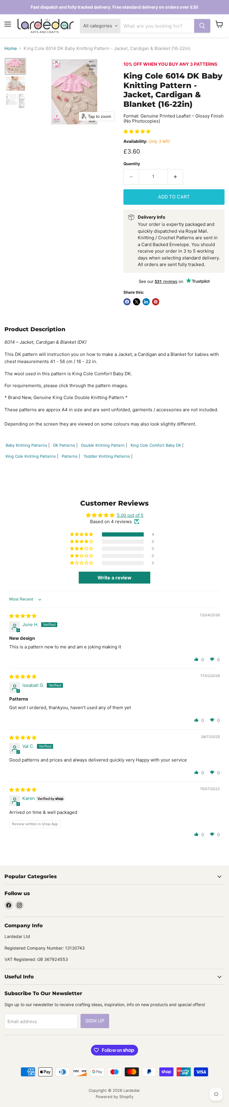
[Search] (202, 26)
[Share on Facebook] (127, 301)
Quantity (131, 164)
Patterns (70, 456)
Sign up (94, 1021)
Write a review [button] (114, 578)
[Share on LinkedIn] (146, 301)
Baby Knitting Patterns (26, 445)
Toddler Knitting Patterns (106, 456)
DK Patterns (64, 445)
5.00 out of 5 (130, 515)
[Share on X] (136, 301)
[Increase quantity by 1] (175, 177)
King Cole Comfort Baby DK (156, 445)
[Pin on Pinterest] (155, 301)
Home (10, 48)
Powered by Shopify (114, 1096)
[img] (22, 616)
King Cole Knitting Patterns (31, 456)
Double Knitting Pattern (103, 445)
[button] (15, 66)
